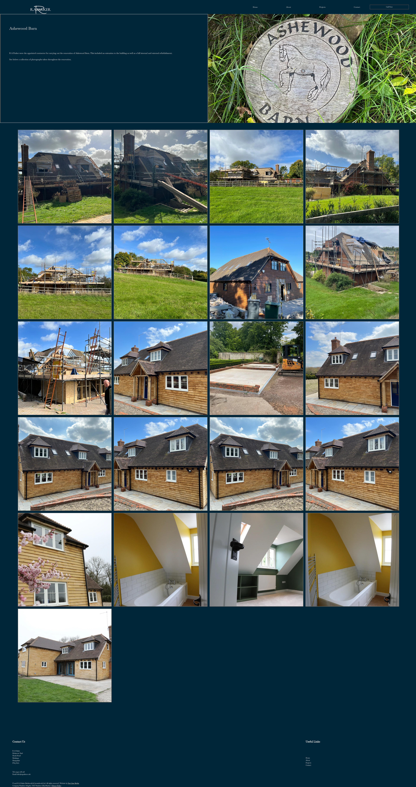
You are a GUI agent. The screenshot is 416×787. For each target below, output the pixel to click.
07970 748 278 (20, 772)
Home (308, 758)
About (308, 760)
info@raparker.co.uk (23, 774)
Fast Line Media (73, 783)
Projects (308, 763)
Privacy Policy (56, 786)
